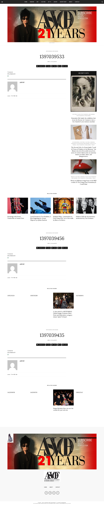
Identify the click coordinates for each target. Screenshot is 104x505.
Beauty (73, 176)
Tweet (93, 144)
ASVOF (55, 61)
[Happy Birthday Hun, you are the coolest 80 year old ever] (63, 397)
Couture (82, 142)
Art (38, 1)
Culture (43, 1)
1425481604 (79, 295)
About (70, 1)
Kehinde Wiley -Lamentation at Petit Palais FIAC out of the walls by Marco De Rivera (63, 218)
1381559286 (34, 295)
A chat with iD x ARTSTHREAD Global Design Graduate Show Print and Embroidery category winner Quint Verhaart (62, 314)
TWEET (54, 66)
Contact (77, 1)
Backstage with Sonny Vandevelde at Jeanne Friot (15, 217)
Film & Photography (82, 114)
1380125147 (79, 392)
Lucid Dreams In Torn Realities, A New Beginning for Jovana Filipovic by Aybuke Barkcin (40, 218)
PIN (60, 66)
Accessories (75, 142)
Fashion (32, 1)
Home (25, 1)
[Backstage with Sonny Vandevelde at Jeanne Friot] (17, 206)
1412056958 (11, 392)
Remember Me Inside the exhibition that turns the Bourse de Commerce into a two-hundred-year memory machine (83, 120)
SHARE (48, 66)
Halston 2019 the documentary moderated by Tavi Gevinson (85, 217)
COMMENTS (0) (41, 66)
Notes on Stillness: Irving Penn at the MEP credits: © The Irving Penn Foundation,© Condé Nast (84, 182)
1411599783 (33, 392)
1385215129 (10, 295)
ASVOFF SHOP (63, 1)
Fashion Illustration (77, 143)
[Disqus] (36, 119)
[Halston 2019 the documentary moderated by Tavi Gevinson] (86, 206)
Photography (80, 115)
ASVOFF (55, 1)
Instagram (49, 51)
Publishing (88, 115)
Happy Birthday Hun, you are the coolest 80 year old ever (63, 409)
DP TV (49, 1)
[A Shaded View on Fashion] (52, 24)
